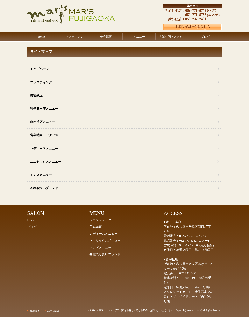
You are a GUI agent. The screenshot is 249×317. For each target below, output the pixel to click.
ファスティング (73, 36)
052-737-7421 (188, 273)
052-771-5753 (188, 236)
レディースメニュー (44, 148)
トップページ (39, 68)
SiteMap (34, 310)
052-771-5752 (188, 240)
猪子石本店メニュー (44, 108)
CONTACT (53, 310)
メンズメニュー (41, 174)
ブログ (205, 36)
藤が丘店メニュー (42, 121)
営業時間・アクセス (172, 36)
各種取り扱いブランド (105, 254)
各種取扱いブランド (44, 188)
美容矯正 (106, 36)
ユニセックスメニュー (45, 161)
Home (42, 36)
